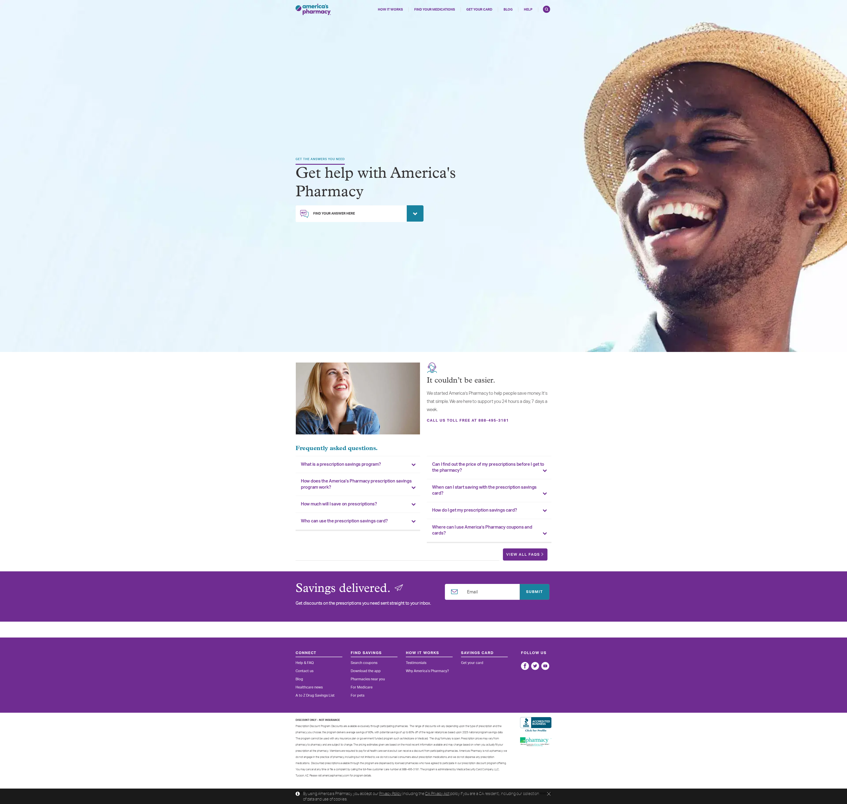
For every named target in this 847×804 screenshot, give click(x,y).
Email (472, 591)
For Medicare (362, 687)
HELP (528, 9)
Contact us (304, 671)
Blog (508, 9)
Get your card (472, 663)
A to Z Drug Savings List (315, 695)
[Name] (525, 666)
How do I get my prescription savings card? (474, 510)
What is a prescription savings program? (341, 464)
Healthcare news (309, 687)
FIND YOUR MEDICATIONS (434, 9)
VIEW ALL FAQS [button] (523, 554)
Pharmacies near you (368, 679)
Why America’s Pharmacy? (427, 671)
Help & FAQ (305, 663)
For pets (357, 695)
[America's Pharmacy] (313, 9)
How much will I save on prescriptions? (339, 504)
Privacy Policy (390, 793)
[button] (360, 213)
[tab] (358, 464)
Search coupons (364, 663)
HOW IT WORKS (390, 9)
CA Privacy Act (437, 793)
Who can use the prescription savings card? (344, 521)
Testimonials (416, 663)
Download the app (366, 671)
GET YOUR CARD (479, 9)
